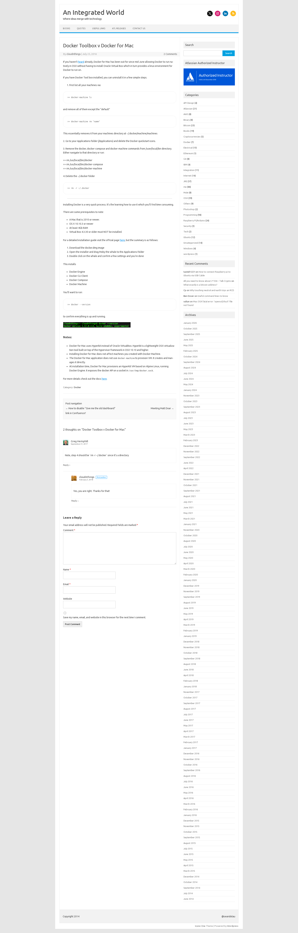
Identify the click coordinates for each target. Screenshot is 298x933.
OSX (185, 198)
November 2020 (191, 530)
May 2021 (188, 513)
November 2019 (191, 591)
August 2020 (189, 541)
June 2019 (188, 608)
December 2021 (191, 474)
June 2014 (188, 899)
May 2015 (188, 860)
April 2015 (188, 865)
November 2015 (191, 826)
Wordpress (232, 926)
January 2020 (190, 580)
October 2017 (190, 697)
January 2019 (190, 636)
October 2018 (190, 653)
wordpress (188, 254)
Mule (185, 192)
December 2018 (191, 641)
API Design (188, 103)
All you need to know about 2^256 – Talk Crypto (207, 281)
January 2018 (190, 686)
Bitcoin (186, 125)
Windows (188, 248)
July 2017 (188, 714)
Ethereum (188, 153)
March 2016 (189, 804)
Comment (69, 530)
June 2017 (188, 720)
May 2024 (188, 384)
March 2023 (189, 435)
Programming (190, 215)
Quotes (81, 28)
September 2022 (191, 457)
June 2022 (188, 462)
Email (67, 584)
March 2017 (189, 736)
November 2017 (191, 692)
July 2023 (188, 418)
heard (81, 61)
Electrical (187, 147)
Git (184, 159)
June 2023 (188, 423)
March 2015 (189, 871)
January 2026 (190, 323)
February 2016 (190, 809)
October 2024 (190, 356)
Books (66, 28)
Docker (77, 387)
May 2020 (188, 558)
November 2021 (191, 479)
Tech (185, 231)
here (122, 240)
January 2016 (190, 815)
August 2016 (189, 776)
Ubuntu (187, 237)
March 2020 (189, 569)
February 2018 (190, 681)
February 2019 (190, 630)
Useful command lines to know (213, 296)
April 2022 (188, 468)
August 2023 (189, 412)
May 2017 (188, 725)
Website (67, 598)
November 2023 (191, 395)
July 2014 (188, 893)
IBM (185, 164)
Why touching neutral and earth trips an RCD (212, 290)
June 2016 (188, 787)
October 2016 (190, 764)
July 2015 (188, 848)
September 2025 (191, 334)
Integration (189, 170)
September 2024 (191, 362)
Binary (186, 120)
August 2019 (189, 602)
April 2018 (188, 675)
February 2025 (190, 351)
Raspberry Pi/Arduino (194, 220)
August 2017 (189, 709)
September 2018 (191, 658)
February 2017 (190, 742)
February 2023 (190, 440)
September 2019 (191, 597)
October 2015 (190, 832)
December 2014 (191, 876)
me (185, 187)
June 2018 (188, 669)
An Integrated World (93, 12)
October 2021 (190, 485)
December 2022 (191, 446)
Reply (66, 465)
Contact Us (139, 28)
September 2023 (191, 407)
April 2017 (188, 731)
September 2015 (191, 837)
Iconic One (200, 926)
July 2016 (188, 781)
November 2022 (191, 451)
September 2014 (191, 888)
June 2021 (188, 507)
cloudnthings (74, 54)
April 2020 (188, 563)
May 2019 (188, 614)
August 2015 (189, 843)
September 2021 (191, 490)
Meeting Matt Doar (162, 408)
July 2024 (188, 373)
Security (187, 226)
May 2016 (188, 792)
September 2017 (191, 703)
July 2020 (188, 546)
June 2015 (188, 854)
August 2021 (189, 496)
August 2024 (189, 367)
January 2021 (190, 524)
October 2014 (190, 882)
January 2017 (190, 748)
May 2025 (188, 345)
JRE (185, 181)
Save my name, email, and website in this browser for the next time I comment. (104, 617)
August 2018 (189, 664)
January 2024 (190, 390)
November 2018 (191, 647)
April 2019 (188, 619)
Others (186, 203)
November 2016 (191, 759)
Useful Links (98, 28)
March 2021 (189, 518)
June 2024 (188, 379)
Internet (187, 175)
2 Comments (170, 54)
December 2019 (191, 586)
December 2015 (191, 820)
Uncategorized (190, 243)
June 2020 (188, 552)
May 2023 (188, 429)
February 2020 (190, 574)
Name (67, 569)
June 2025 (188, 339)
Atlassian (187, 108)
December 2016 (191, 753)
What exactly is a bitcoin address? (200, 284)
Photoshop (189, 209)
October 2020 (190, 535)
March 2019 (189, 625)
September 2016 (191, 770)
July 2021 (188, 502)
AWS (185, 114)
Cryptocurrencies (192, 136)
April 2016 (188, 798)
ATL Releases (119, 28)
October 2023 (190, 401)
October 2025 (190, 328)
